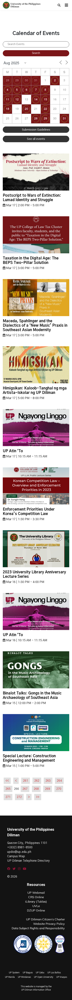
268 (36, 788)
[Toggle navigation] (66, 5)
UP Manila (10, 977)
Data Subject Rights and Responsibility (38, 928)
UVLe (36, 906)
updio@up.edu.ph (19, 851)
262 (36, 780)
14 (35, 99)
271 (8, 797)
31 (35, 80)
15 (45, 99)
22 (45, 108)
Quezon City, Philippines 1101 (27, 842)
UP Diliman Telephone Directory (28, 860)
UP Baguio (28, 972)
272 (19, 797)
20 (26, 108)
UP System (14, 972)
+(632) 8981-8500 (19, 847)
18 (7, 108)
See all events (36, 139)
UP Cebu (40, 972)
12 (17, 99)
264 (59, 780)
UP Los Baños (54, 972)
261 (25, 780)
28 (7, 80)
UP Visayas (61, 977)
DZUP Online (36, 910)
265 (8, 788)
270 (58, 788)
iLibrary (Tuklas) (36, 901)
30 (26, 80)
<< (7, 780)
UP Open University (43, 977)
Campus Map (16, 856)
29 (17, 80)
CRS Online (36, 897)
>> (37, 797)
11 (7, 99)
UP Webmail (36, 892)
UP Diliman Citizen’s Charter (45, 919)
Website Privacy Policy (49, 924)
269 (47, 788)
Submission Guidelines (36, 129)
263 (48, 780)
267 (25, 788)
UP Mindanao (24, 977)
